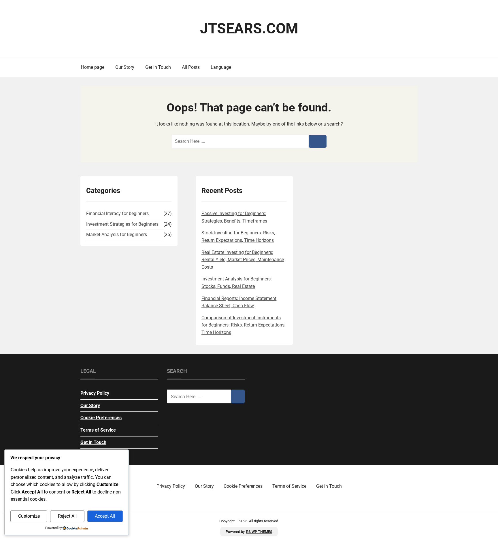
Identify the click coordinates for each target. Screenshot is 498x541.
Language (221, 67)
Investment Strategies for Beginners (122, 224)
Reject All (67, 516)
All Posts (191, 67)
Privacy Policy (94, 393)
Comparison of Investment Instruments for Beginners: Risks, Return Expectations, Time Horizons (243, 325)
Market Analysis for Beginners (116, 234)
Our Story (124, 67)
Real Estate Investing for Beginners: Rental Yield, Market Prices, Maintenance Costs (242, 260)
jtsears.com (249, 28)
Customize (29, 516)
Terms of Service (98, 430)
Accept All (105, 516)
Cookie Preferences (101, 417)
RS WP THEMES (259, 531)
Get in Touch (158, 67)
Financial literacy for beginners (117, 213)
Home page (92, 67)
